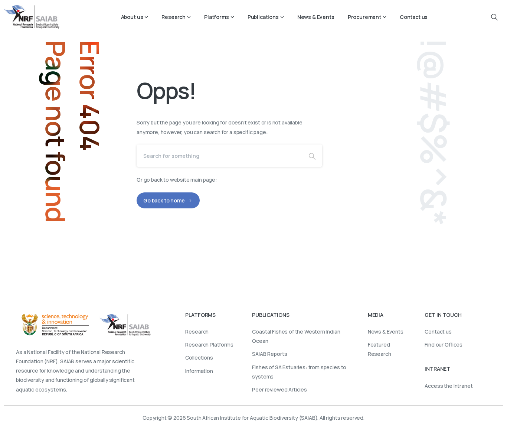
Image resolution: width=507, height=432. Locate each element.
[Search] (312, 155)
